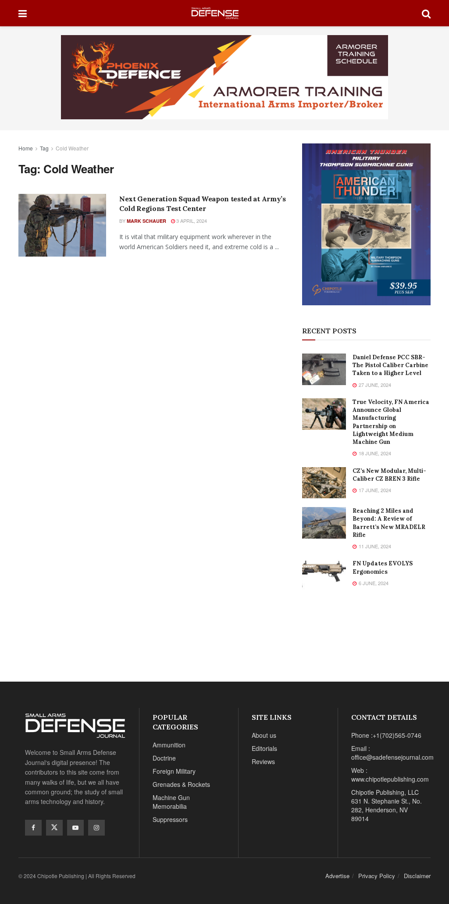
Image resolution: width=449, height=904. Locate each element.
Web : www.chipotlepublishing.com (390, 774)
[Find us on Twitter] (54, 828)
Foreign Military (174, 771)
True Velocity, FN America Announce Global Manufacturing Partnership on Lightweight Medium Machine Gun (391, 422)
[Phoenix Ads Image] (224, 76)
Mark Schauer (146, 221)
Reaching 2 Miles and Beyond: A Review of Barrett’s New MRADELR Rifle (389, 523)
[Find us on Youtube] (75, 828)
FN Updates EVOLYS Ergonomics (383, 567)
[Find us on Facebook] (33, 828)
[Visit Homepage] (224, 13)
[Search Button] (426, 13)
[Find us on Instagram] (96, 828)
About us (264, 735)
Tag (44, 148)
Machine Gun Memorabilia (171, 802)
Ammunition (169, 744)
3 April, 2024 (191, 220)
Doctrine (164, 758)
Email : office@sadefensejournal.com (392, 752)
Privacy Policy (376, 876)
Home (25, 148)
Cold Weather (72, 148)
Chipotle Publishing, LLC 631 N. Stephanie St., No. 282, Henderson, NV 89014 (386, 805)
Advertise (337, 876)
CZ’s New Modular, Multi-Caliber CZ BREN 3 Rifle (389, 474)
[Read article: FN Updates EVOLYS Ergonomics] (324, 575)
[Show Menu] (22, 13)
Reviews (263, 761)
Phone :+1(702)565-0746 (386, 735)
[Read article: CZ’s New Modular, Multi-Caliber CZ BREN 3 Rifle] (324, 483)
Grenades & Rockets (181, 784)
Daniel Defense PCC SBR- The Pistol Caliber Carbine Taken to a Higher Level (390, 365)
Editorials (264, 748)
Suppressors (170, 819)
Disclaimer (417, 876)
